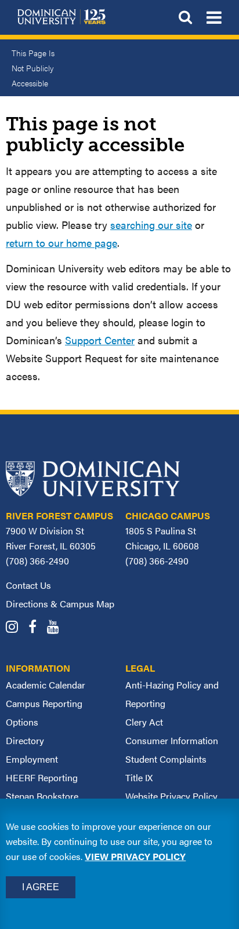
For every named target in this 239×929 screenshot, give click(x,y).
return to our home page (61, 242)
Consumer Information (171, 740)
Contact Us (28, 585)
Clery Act (144, 721)
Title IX (139, 777)
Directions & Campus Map (60, 603)
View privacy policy (135, 856)
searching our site (151, 224)
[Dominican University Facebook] (36, 628)
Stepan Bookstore (42, 796)
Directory (25, 740)
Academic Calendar (45, 684)
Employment (32, 759)
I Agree (40, 887)
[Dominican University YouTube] (57, 628)
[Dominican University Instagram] (16, 628)
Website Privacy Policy (171, 796)
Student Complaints (166, 759)
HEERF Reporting (42, 777)
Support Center (100, 340)
